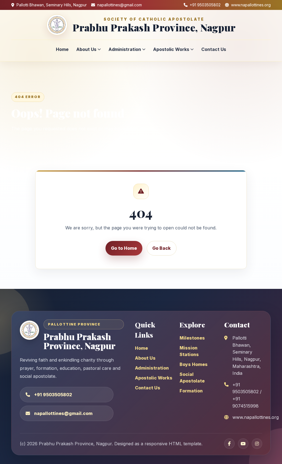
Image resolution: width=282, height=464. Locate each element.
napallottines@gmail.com (63, 413)
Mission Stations (189, 351)
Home (62, 49)
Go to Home (124, 248)
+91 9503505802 (53, 394)
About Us (86, 49)
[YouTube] (243, 443)
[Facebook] (229, 443)
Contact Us (213, 49)
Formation (191, 391)
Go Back (161, 248)
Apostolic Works (171, 49)
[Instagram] (257, 443)
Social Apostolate (192, 377)
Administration (125, 49)
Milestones (192, 338)
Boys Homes (194, 364)
